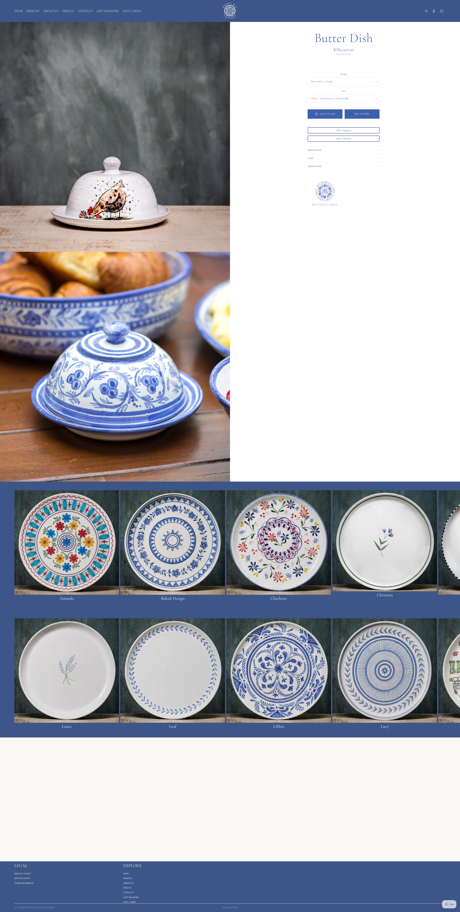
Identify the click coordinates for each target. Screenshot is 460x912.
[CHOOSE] (113, 589)
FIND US (127, 888)
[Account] (434, 11)
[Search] (426, 11)
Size (344, 90)
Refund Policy (22, 878)
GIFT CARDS (129, 902)
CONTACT (128, 892)
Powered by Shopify (46, 907)
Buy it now (362, 113)
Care (310, 158)
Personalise (315, 166)
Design (343, 74)
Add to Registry (343, 130)
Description (315, 150)
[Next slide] (442, 546)
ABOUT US (128, 883)
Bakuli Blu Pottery (28, 907)
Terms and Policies (230, 907)
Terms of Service (24, 883)
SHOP (126, 873)
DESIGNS (127, 878)
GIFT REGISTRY (131, 897)
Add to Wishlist (344, 138)
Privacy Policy (22, 873)
